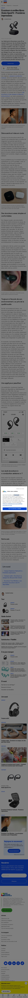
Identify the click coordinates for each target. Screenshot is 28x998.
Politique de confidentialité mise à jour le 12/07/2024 (12, 503)
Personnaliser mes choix (7, 505)
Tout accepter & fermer (14, 508)
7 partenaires (16, 494)
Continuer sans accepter (20, 488)
